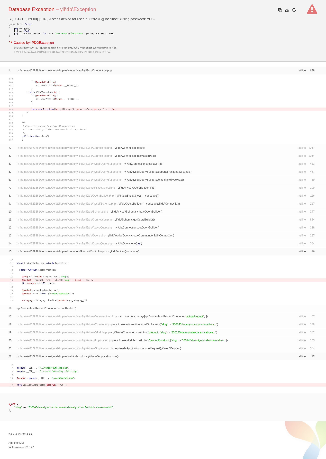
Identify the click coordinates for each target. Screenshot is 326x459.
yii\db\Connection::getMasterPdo (134, 155)
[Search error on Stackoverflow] (287, 10)
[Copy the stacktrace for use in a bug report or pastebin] (280, 10)
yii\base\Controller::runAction (130, 332)
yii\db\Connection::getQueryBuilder (136, 227)
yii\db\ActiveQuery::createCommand (129, 235)
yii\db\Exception (78, 9)
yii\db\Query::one (125, 243)
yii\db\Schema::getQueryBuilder (134, 219)
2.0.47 (30, 447)
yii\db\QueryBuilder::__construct (138, 203)
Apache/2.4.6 (16, 442)
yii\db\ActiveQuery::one (124, 251)
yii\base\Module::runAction (132, 340)
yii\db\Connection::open (129, 147)
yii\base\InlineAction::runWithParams (137, 324)
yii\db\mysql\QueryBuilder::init (136, 187)
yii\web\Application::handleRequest (138, 348)
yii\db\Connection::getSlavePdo (143, 163)
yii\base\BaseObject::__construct (136, 195)
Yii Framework (17, 447)
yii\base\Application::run (102, 356)
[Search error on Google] (294, 10)
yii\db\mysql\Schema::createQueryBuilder (136, 211)
